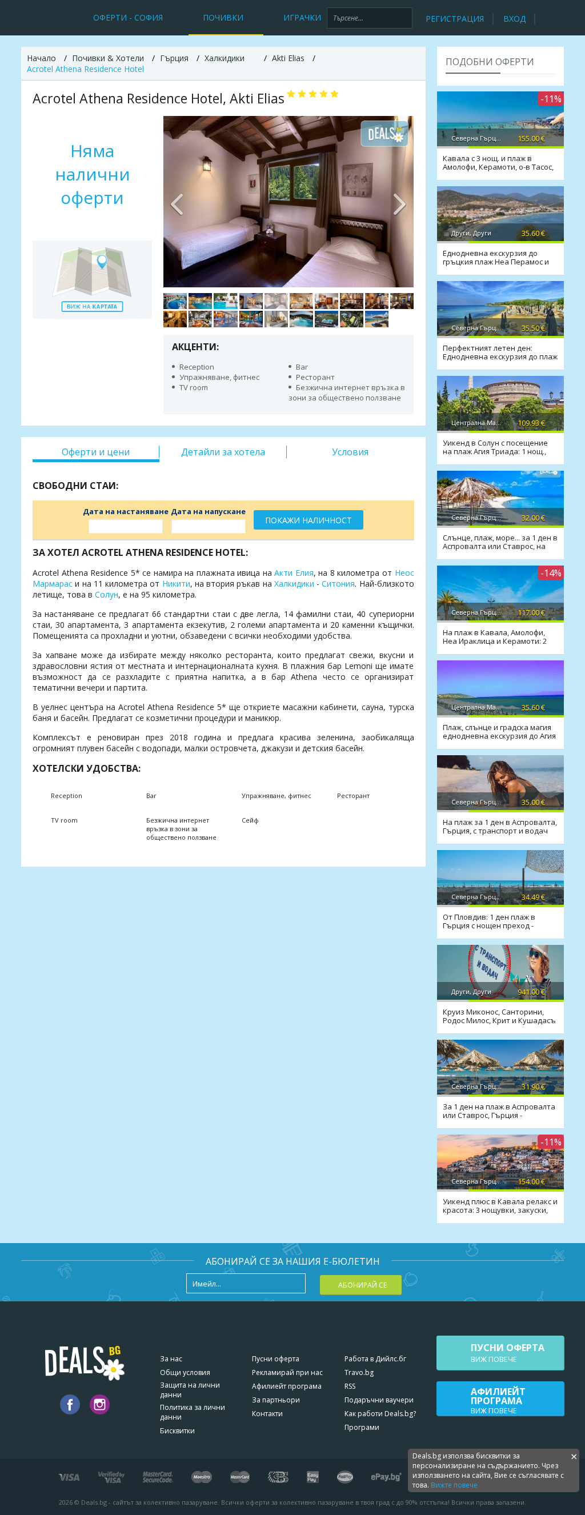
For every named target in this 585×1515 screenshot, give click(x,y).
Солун (106, 594)
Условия (350, 452)
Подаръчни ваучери (379, 1400)
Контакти (267, 1413)
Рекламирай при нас (287, 1372)
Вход (514, 18)
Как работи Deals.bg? (380, 1413)
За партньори (276, 1400)
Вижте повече (454, 1485)
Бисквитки (177, 1431)
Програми (361, 1427)
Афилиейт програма (287, 1386)
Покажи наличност (308, 520)
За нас (171, 1359)
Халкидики (294, 583)
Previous (177, 201)
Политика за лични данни (192, 1412)
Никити (176, 583)
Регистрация (455, 18)
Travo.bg (359, 1372)
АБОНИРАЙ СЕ (362, 1285)
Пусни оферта (275, 1359)
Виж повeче (507, 1352)
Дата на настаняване (126, 511)
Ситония (338, 583)
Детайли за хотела (223, 452)
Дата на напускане (208, 511)
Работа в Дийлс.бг (375, 1359)
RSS (349, 1386)
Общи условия (185, 1372)
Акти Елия (294, 572)
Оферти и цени (96, 452)
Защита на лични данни (190, 1390)
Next (399, 201)
